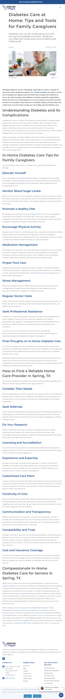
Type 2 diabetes (17, 130)
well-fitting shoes (36, 273)
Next (53, 77)
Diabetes (11, 47)
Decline (37, 696)
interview (22, 535)
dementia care (7, 471)
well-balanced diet (35, 214)
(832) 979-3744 (36, 2)
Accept (28, 696)
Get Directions (10, 675)
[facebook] (3, 658)
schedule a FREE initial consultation (27, 623)
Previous (13, 77)
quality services (26, 593)
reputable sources (23, 181)
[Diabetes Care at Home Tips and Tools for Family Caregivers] (9, 641)
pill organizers (42, 252)
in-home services (50, 615)
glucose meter (31, 199)
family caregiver (41, 92)
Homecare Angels (22, 620)
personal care (50, 324)
